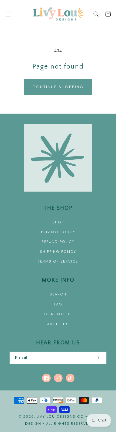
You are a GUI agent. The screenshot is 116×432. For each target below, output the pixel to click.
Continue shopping (58, 87)
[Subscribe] (96, 358)
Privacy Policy (58, 231)
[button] (8, 14)
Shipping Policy (58, 251)
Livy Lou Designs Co (60, 416)
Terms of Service (58, 261)
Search (58, 294)
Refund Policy (58, 241)
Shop (58, 222)
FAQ (58, 304)
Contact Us (58, 314)
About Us (58, 323)
